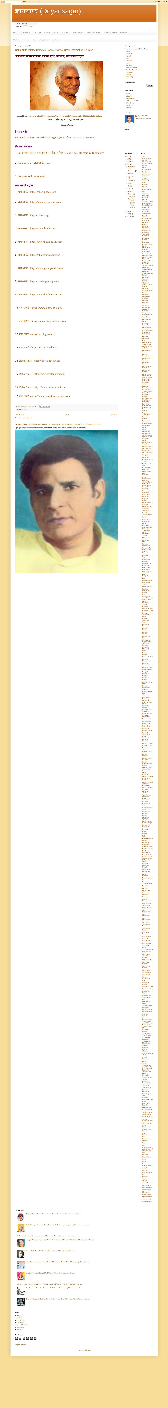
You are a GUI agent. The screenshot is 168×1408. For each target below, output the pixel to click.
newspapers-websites (146, 1179)
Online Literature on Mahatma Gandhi (147, 778)
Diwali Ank (145, 336)
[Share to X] (45, 406)
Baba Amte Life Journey (31, 176)
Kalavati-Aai (146, 538)
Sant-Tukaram (146, 972)
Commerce (145, 305)
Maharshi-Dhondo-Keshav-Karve (147, 649)
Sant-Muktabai (146, 941)
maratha (144, 1170)
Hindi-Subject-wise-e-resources (146, 473)
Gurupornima (146, 455)
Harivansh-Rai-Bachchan (147, 468)
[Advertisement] (73, 1372)
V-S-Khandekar (147, 1110)
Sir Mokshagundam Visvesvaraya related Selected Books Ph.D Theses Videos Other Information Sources (147, 1024)
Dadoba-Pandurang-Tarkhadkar (146, 323)
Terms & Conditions (51, 32)
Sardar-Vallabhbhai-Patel (146, 978)
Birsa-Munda (146, 242)
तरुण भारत (129, 53)
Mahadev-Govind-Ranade (147, 607)
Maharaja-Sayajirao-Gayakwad (145, 620)
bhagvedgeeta (146, 1157)
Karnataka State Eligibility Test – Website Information (147, 550)
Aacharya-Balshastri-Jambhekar (145, 195)
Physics (144, 831)
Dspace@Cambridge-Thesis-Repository (147, 400)
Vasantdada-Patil (147, 1116)
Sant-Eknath (146, 922)
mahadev (145, 1168)
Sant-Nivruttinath (147, 949)
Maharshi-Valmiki (145, 653)
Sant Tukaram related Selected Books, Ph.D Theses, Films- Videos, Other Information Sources (55, 1288)
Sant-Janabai (146, 936)
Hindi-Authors (146, 161)
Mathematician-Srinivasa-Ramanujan (147, 715)
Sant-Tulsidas (146, 974)
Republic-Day (146, 890)
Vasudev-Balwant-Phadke (147, 1119)
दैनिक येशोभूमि (129, 77)
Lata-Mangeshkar (146, 575)
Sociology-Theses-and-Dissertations (146, 1041)
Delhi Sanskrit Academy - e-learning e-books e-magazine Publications (147, 330)
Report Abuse (20, 1345)
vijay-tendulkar (146, 1185)
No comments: (33, 406)
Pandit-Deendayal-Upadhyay (146, 817)
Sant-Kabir (145, 938)
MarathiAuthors (147, 158)
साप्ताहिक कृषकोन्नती (131, 67)
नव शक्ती (128, 74)
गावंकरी (128, 51)
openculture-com (147, 1183)
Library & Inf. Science (146, 583)
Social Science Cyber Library (147, 1034)
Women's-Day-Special (146, 1130)
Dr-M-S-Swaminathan (146, 355)
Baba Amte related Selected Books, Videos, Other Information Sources (54, 50)
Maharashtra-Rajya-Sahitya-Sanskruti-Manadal (147, 642)
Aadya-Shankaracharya (147, 200)
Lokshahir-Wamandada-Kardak (146, 590)
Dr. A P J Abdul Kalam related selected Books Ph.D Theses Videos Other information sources (147, 379)
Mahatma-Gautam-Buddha (147, 664)
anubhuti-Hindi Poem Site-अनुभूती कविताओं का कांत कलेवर (147, 1150)
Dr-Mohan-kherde (145, 363)
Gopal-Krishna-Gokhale (147, 443)
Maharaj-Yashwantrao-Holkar (146, 614)
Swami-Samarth (147, 1077)
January (131, 196)
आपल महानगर (129, 60)
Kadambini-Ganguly (145, 522)
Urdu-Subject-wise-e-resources (146, 1095)
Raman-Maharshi (145, 875)
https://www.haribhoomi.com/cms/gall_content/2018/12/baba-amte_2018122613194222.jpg (65, 116)
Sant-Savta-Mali (147, 960)
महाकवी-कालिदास (146, 1194)
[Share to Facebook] (47, 406)
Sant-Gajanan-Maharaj (146, 929)
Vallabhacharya (147, 1112)
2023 (128, 164)
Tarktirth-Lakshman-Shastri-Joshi (146, 1081)
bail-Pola (145, 1155)
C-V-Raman (146, 251)
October (131, 174)
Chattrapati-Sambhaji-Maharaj (146, 279)
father (144, 1161)
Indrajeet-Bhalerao (145, 499)
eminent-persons (147, 163)
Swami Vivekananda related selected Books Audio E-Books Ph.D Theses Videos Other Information (147, 1069)
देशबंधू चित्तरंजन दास (147, 1187)
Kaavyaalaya (146, 519)
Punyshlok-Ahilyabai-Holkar (147, 845)
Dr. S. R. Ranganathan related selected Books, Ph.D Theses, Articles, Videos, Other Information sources (58, 1225)
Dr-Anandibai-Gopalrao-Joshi (147, 343)
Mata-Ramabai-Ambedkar (147, 710)
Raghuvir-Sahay (147, 848)
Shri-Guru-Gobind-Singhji (147, 1008)
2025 (128, 159)
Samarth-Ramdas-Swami (147, 900)
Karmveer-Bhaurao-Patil (146, 544)
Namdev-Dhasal (147, 743)
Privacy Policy (78, 32)
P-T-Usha (145, 801)
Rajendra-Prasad (145, 866)
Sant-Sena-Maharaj (145, 963)
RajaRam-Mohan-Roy (146, 851)
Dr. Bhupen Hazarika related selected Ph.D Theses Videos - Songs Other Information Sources (147, 391)
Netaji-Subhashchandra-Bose (147, 763)
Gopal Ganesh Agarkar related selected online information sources (147, 437)
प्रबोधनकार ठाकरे (146, 1190)
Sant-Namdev (146, 943)
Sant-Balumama (147, 908)
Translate (30, 26)
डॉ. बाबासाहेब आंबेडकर (110, 32)
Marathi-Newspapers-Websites (146, 687)
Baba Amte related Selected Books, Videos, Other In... (132, 203)
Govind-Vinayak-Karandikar (147, 449)
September (131, 176)
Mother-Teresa (146, 726)
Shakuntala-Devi (147, 986)
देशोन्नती (128, 56)
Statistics (145, 1045)
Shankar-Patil (146, 989)
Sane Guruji (146, 905)
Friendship (145, 421)
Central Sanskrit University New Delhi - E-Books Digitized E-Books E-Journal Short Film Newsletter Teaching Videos (147, 259)
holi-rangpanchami (146, 1164)
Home (67, 414)
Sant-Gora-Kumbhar (145, 933)
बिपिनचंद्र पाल (145, 1192)
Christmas (145, 300)
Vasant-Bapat (146, 1114)
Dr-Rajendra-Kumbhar (146, 371)
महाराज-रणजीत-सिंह (147, 1197)
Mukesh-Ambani (147, 730)
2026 (128, 156)
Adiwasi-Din (146, 207)
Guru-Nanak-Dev (147, 452)
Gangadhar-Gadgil (146, 426)
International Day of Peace (147, 503)
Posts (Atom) (27, 418)
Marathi (144, 680)
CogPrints (145, 303)
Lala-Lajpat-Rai (147, 572)
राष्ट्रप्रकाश (129, 72)
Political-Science (147, 838)
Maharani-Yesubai (145, 633)
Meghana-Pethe (147, 719)
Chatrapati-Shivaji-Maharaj (147, 268)
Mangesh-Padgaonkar (146, 672)
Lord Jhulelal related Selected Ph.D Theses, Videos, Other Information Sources (50, 1273)
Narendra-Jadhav (145, 748)
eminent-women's (145, 166)
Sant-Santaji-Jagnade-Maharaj (146, 955)
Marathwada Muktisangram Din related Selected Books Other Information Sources (147, 702)
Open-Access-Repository (146, 795)
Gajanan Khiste (143, 116)
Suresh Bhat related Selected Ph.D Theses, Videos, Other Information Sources (50, 1251)
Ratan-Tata (145, 886)
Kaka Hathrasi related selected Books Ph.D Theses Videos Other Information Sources (147, 530)
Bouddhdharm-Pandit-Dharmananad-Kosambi (147, 247)
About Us (16, 32)
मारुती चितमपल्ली (146, 1199)
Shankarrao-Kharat (146, 992)
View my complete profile (143, 119)
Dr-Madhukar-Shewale (146, 359)
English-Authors (147, 189)
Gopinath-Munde (147, 446)
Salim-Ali (145, 897)
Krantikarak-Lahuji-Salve (146, 566)
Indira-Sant (145, 496)
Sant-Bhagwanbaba (146, 911)
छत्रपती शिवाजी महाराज (93, 32)
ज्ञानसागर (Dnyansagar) (48, 11)
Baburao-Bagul (147, 218)
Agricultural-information (146, 210)
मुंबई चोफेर (129, 65)
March (130, 191)
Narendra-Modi (147, 752)
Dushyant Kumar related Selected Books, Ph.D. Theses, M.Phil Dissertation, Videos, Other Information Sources (58, 424)
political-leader (147, 169)
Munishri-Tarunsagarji (146, 733)
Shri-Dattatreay (147, 1005)
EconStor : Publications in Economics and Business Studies (147, 407)
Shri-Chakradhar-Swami (146, 1001)
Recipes (144, 888)
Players (144, 834)
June (130, 183)
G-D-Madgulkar (147, 423)
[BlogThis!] (43, 406)
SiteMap (38, 32)
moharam (145, 1176)
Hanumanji (145, 457)
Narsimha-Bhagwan (145, 755)
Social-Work (146, 1037)
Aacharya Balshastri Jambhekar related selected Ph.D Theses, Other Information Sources (53, 1214)
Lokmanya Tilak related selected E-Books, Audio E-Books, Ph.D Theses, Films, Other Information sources (49, 1284)
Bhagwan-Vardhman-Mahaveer (145, 234)
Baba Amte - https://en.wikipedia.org (39, 360)
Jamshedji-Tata (147, 514)
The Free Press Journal (133, 70)
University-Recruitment (146, 1090)
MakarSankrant (147, 669)
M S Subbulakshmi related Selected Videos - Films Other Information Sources (147, 599)
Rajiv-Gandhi (146, 869)
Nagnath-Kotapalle (145, 740)
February (131, 194)
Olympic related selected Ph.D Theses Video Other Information (147, 771)
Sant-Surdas (146, 970)
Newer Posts (20, 414)
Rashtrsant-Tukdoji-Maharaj (147, 882)
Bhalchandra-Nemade (146, 238)
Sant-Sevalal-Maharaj (146, 966)
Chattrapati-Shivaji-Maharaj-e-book (147, 284)
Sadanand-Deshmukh (145, 893)
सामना (127, 63)
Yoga (143, 1143)
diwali (144, 1159)
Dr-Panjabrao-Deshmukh (146, 367)
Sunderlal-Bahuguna (145, 1058)
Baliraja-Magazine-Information (145, 226)
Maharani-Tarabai (145, 629)
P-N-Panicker (146, 799)
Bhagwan (145, 184)
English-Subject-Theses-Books (147, 413)
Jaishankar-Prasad (146, 511)
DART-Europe (146, 319)
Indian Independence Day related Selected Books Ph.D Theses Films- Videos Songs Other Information (147, 482)
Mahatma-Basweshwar (146, 660)
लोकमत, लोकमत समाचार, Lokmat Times (137, 49)
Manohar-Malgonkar (145, 676)
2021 (128, 214)
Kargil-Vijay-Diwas (146, 541)
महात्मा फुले (123, 32)
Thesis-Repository (145, 179)
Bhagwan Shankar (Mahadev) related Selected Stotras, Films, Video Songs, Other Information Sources (57, 1299)
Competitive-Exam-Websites (147, 313)
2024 (128, 162)
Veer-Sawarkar (147, 1123)
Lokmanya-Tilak (147, 587)
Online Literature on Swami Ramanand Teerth (147, 790)
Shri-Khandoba (147, 1011)
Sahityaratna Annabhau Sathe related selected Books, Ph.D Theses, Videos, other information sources (48, 1236)
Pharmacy (145, 829)
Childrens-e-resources (21, 40)
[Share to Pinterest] (49, 406)
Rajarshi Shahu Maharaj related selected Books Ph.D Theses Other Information (147, 859)
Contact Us (27, 32)
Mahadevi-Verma (147, 611)
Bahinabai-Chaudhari (145, 221)
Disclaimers (66, 32)
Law (143, 578)
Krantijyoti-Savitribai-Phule (147, 562)
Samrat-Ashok (146, 903)
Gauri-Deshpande (146, 430)
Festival (144, 187)
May (129, 186)
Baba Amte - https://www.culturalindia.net (42, 387)
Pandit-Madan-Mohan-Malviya (147, 822)
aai (143, 1145)
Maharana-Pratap (145, 625)
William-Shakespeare (146, 1126)
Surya (144, 1061)
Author (144, 182)
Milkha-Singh (146, 723)
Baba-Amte (23, 409)
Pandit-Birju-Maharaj (146, 812)
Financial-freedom (145, 417)
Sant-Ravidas (146, 952)
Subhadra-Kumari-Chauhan (145, 1049)
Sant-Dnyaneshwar (146, 919)
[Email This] (40, 406)
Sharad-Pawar (146, 997)
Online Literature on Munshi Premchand (147, 783)
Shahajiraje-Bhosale (146, 983)
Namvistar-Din (146, 745)
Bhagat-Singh (146, 230)
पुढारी (127, 58)
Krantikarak (145, 172)
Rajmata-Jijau (146, 872)
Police (144, 836)
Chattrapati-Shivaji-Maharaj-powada (147, 290)
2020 (128, 216)
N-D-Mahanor (146, 737)
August (130, 180)
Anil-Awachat (146, 214)
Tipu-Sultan (145, 1085)
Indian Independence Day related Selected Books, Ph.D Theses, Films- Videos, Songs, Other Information (58, 1262)
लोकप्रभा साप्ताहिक (147, 1201)
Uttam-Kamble (146, 1107)
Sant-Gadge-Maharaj (146, 925)
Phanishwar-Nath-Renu (146, 825)
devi (143, 191)
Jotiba (144, 517)
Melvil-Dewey (146, 721)
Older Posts (113, 414)
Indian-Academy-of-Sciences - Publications (147, 492)
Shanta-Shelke (147, 995)
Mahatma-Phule (147, 667)
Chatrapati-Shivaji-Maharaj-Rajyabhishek (147, 273)
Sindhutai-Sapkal (145, 1014)
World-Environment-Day (146, 1135)
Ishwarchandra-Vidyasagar (147, 507)
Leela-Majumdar (147, 580)
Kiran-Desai (146, 559)
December (131, 167)
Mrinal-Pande (146, 728)
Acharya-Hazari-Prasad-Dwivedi (147, 204)
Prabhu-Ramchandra (146, 841)
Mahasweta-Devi (147, 657)
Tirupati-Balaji (146, 1087)
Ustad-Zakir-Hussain (146, 1104)
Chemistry (145, 294)
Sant (34, 40)
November (131, 171)
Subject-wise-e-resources (49, 40)
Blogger (87, 1350)
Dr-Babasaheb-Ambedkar (147, 347)
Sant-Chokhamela (146, 915)
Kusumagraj (146, 569)
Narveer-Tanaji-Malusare (147, 759)
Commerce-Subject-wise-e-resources (147, 309)
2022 (128, 211)
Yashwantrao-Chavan (146, 1139)
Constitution (146, 317)
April (130, 188)
